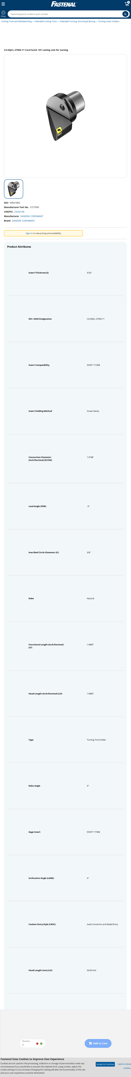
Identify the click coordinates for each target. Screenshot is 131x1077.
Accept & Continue (105, 1064)
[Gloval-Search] (125, 14)
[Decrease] (37, 1043)
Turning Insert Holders (108, 21)
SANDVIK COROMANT (31, 216)
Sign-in (29, 233)
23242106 (19, 211)
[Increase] (41, 1043)
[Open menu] (2, 4)
